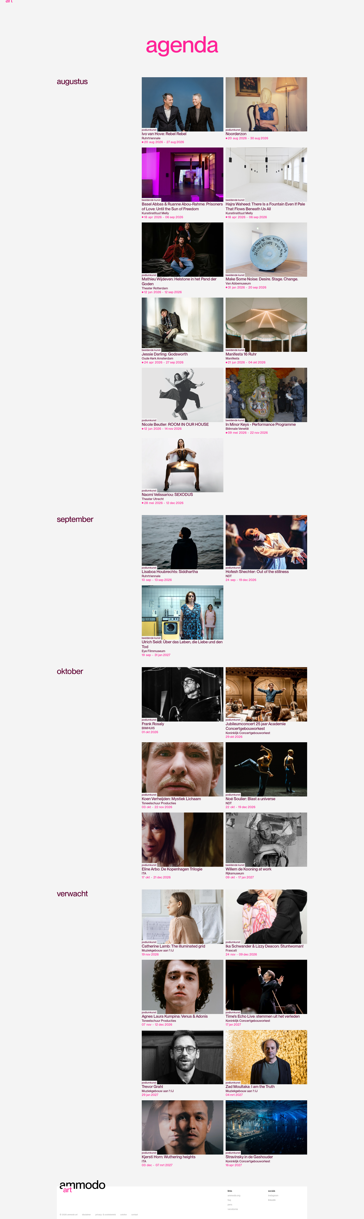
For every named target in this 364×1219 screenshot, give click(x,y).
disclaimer (86, 1214)
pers (230, 1204)
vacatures (233, 1209)
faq (229, 1200)
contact (134, 1214)
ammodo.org (234, 1195)
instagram (273, 1195)
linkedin (272, 1200)
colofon (123, 1214)
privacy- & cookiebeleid (105, 1214)
